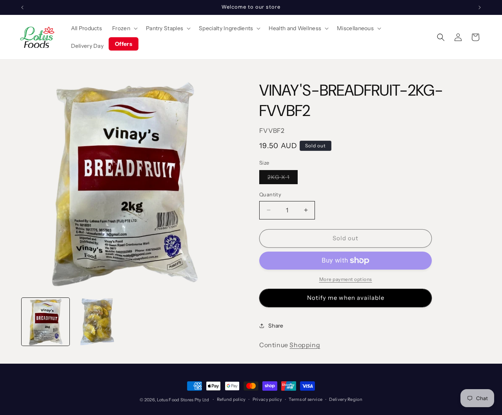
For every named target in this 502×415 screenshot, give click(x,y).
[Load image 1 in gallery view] (45, 322)
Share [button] (276, 325)
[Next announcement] (479, 7)
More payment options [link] (345, 279)
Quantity (270, 194)
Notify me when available (345, 297)
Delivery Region (345, 399)
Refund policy (231, 399)
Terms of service (305, 399)
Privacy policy (267, 399)
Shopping (304, 345)
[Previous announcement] (22, 7)
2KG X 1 (282, 178)
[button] (124, 28)
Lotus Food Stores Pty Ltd (183, 399)
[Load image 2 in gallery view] (97, 322)
